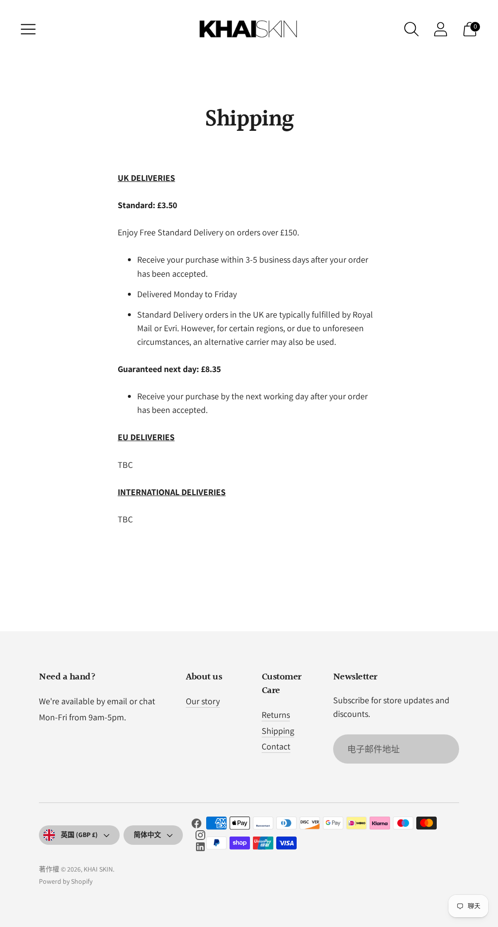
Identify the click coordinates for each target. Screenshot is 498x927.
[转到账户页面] (440, 29)
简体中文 (147, 834)
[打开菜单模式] (28, 29)
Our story (203, 701)
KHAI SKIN (98, 869)
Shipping (278, 730)
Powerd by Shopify (65, 881)
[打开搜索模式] (411, 29)
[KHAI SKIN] (249, 29)
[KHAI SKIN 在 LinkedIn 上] (200, 848)
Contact (276, 746)
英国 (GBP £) (79, 834)
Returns (276, 714)
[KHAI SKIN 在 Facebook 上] (196, 825)
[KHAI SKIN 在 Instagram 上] (200, 837)
